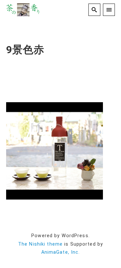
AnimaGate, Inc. (60, 252)
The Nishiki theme (40, 244)
